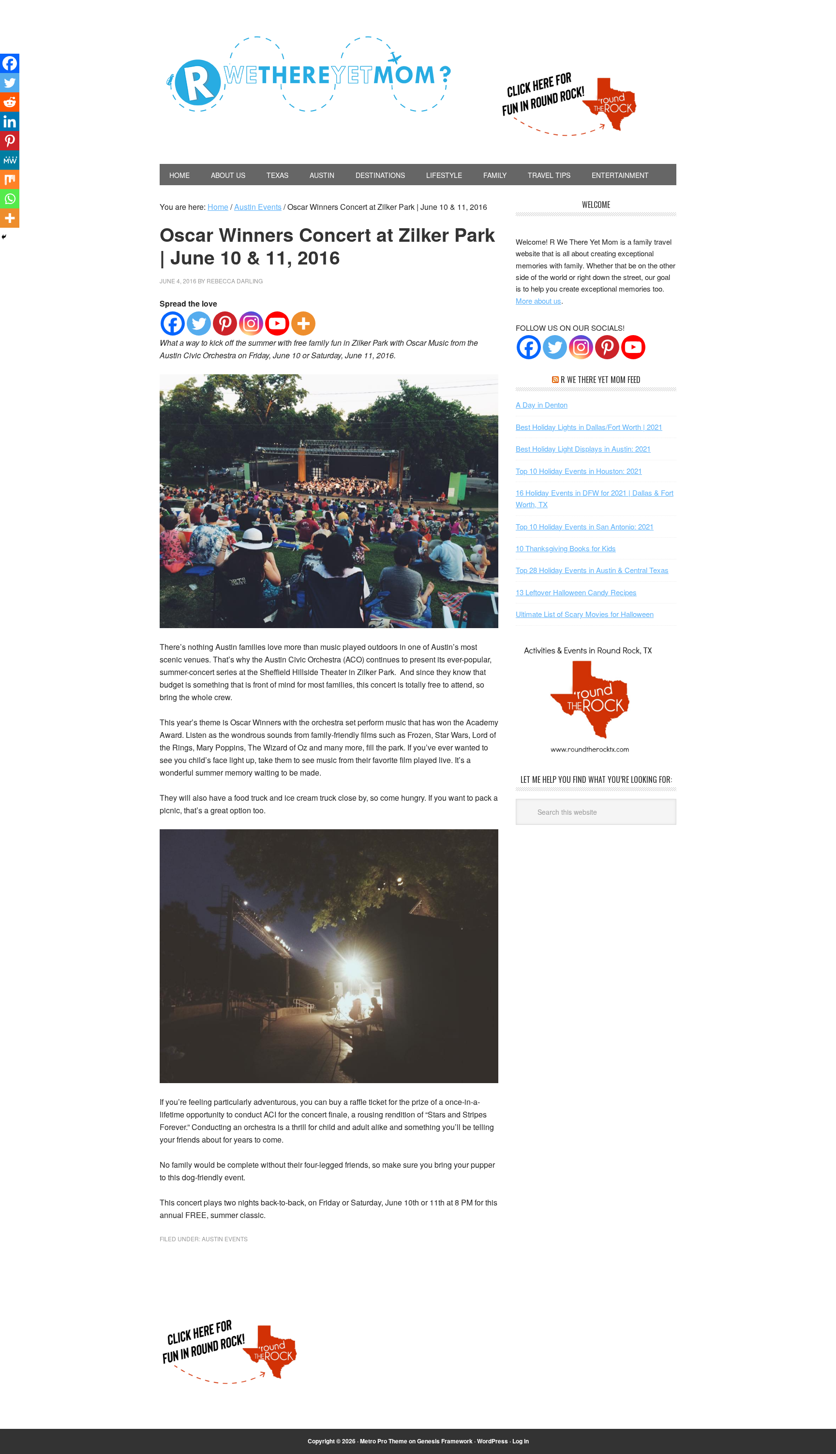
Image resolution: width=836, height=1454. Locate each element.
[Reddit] (9, 102)
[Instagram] (251, 323)
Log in (520, 1441)
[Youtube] (277, 323)
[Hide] (4, 237)
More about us (538, 300)
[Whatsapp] (9, 198)
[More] (303, 323)
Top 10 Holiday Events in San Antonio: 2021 (585, 526)
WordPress (492, 1441)
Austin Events (225, 1238)
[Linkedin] (9, 121)
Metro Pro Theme (383, 1441)
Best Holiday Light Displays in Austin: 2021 (583, 448)
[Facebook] (173, 323)
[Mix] (9, 179)
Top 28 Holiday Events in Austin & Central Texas (592, 570)
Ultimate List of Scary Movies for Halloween (585, 614)
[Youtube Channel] (633, 347)
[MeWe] (9, 160)
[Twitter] (199, 323)
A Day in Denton (541, 404)
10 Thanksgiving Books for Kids (566, 548)
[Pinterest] (225, 323)
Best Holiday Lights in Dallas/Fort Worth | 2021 (589, 427)
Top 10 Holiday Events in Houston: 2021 (579, 471)
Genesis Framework (445, 1441)
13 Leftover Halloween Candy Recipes (576, 592)
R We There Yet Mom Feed (601, 379)
